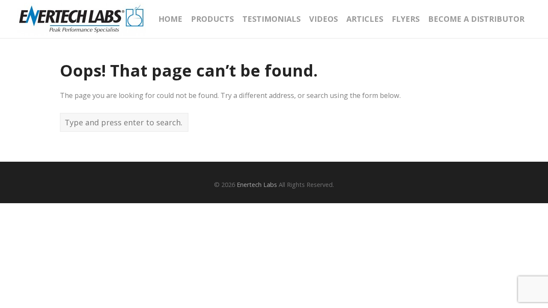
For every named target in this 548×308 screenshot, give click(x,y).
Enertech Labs (257, 185)
